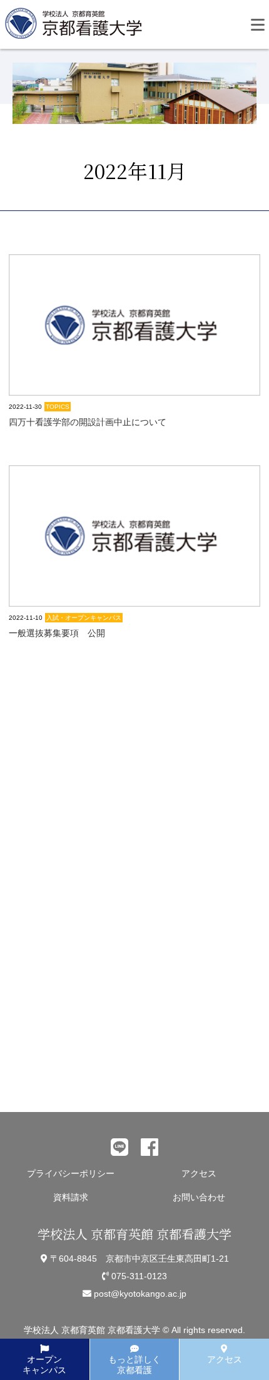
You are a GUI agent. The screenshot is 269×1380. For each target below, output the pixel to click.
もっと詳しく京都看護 (134, 1364)
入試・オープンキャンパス (83, 617)
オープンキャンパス (44, 1364)
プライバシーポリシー (70, 1173)
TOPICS (57, 406)
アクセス (198, 1173)
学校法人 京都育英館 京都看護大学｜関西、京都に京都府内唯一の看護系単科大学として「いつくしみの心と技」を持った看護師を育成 (76, 27)
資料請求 (70, 1197)
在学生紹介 (62, 1052)
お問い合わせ (199, 1197)
